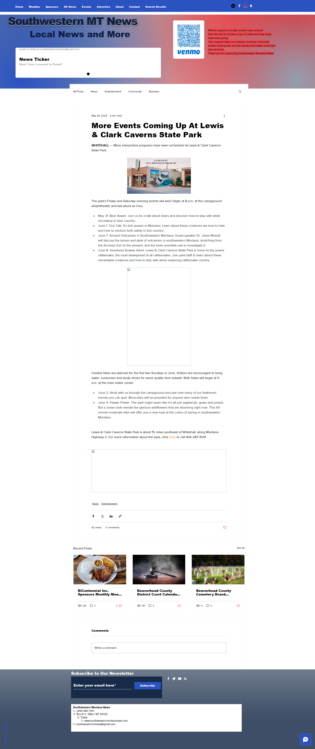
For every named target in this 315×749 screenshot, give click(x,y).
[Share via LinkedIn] (111, 516)
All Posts (78, 91)
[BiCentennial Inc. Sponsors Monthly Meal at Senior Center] (99, 569)
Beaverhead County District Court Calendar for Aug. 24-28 (157, 592)
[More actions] (224, 115)
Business (154, 91)
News (94, 91)
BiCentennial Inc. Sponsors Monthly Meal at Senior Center (98, 592)
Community (135, 91)
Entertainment (113, 91)
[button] (240, 91)
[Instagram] (246, 6)
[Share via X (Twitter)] (102, 516)
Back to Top (5, 733)
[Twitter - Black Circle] (233, 6)
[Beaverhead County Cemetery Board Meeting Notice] (218, 569)
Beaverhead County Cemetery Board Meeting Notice (213, 592)
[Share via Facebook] (93, 516)
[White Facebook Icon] (168, 679)
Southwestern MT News (72, 21)
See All (241, 547)
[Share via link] (120, 516)
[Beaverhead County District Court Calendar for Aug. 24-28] (159, 569)
